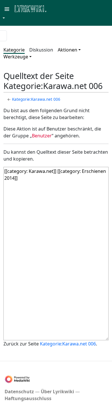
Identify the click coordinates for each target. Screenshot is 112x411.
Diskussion (41, 50)
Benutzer (42, 136)
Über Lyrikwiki (57, 391)
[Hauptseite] (58, 8)
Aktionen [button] (67, 50)
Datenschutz (19, 391)
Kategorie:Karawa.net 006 (36, 99)
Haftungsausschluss (28, 398)
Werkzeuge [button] (15, 57)
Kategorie (14, 50)
